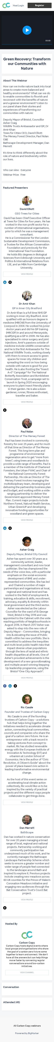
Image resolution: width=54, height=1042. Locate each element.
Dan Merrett (27, 828)
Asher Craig (27, 549)
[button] (27, 30)
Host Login (18, 5)
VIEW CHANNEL (27, 972)
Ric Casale (27, 707)
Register (39, 5)
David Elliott (27, 209)
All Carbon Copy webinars (27, 1025)
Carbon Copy (27, 942)
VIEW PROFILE (27, 274)
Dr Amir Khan (27, 303)
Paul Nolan (27, 431)
